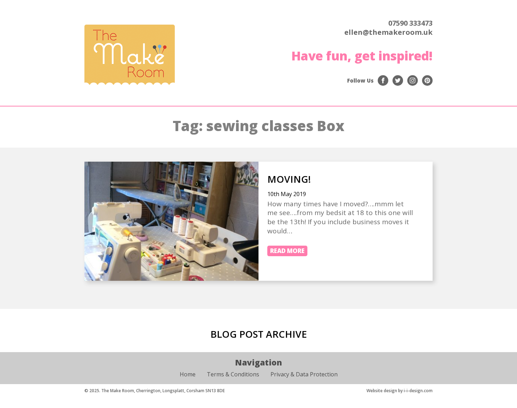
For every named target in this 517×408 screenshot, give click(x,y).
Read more (287, 251)
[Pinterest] (427, 80)
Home (188, 374)
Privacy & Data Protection (304, 374)
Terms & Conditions (233, 374)
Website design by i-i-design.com (399, 391)
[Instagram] (412, 80)
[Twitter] (397, 80)
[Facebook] (383, 80)
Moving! (289, 179)
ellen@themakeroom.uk (388, 32)
